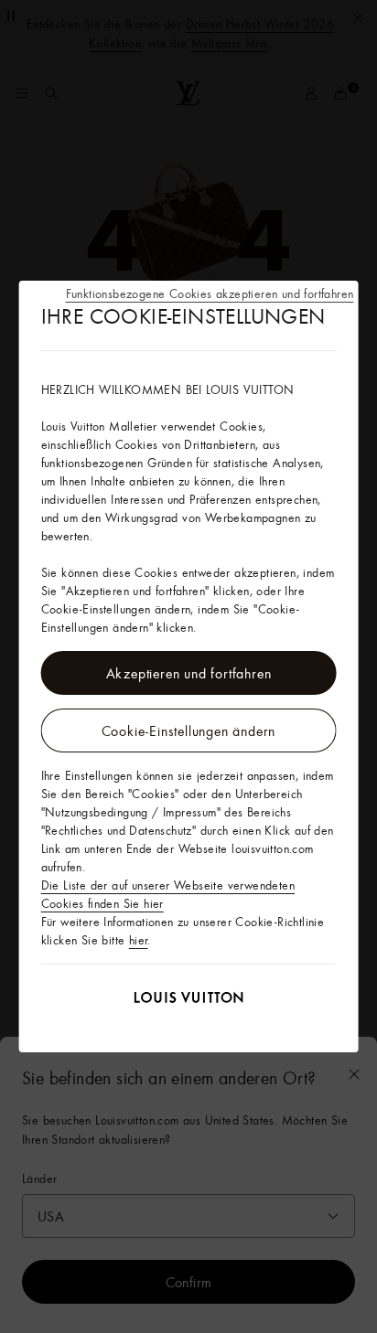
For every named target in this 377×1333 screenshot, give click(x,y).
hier (138, 940)
